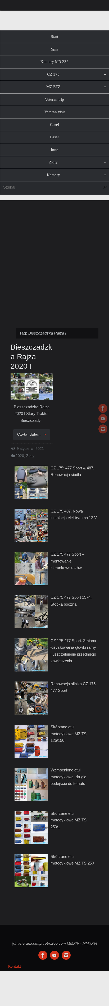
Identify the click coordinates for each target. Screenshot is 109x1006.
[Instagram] (102, 428)
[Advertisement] (54, 261)
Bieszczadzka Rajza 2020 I (31, 357)
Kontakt (14, 966)
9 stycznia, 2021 (30, 449)
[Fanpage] (102, 408)
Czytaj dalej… (29, 434)
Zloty (30, 456)
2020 (20, 456)
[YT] (102, 418)
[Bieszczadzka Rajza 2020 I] (32, 386)
